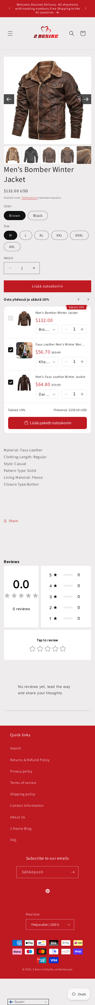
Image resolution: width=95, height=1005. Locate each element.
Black (38, 215)
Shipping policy (22, 794)
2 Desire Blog (21, 828)
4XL (12, 246)
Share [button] (13, 520)
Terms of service (23, 782)
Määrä (8, 258)
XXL (59, 235)
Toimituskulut (29, 197)
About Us (17, 817)
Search (15, 748)
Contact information (27, 805)
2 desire (38, 969)
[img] (21, 596)
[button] (10, 33)
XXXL (79, 235)
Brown (14, 215)
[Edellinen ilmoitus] (9, 8)
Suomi (19, 1002)
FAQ (13, 840)
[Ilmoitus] (85, 8)
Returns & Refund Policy (30, 760)
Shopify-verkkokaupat (58, 969)
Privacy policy (21, 771)
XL (42, 235)
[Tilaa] (72, 872)
